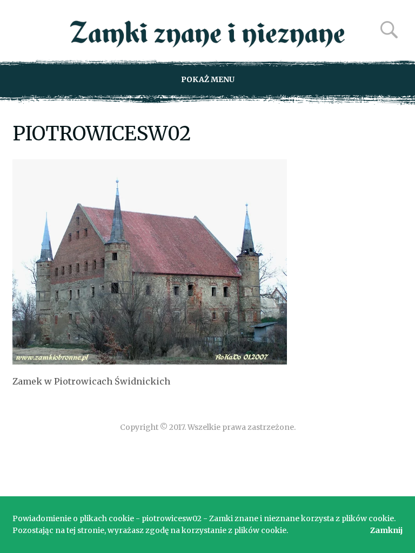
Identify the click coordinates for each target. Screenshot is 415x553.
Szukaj (389, 29)
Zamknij (386, 530)
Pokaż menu (208, 79)
